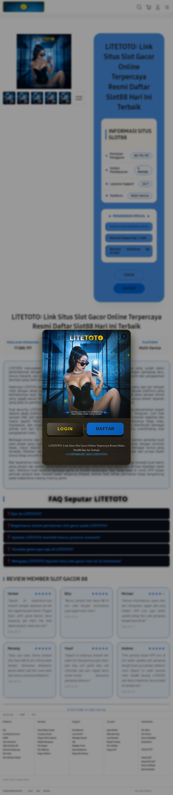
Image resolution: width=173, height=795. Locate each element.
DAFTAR (105, 428)
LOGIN (65, 428)
